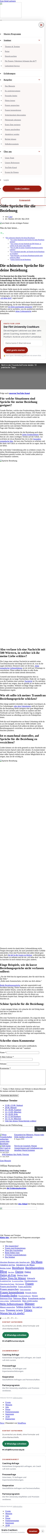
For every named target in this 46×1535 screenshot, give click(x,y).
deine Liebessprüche (23, 311)
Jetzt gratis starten (16, 350)
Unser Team (9, 158)
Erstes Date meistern (12, 125)
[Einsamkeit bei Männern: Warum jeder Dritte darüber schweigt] (6, 1139)
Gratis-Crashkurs (22, 189)
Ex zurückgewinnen (12, 91)
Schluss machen (23, 1307)
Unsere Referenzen (12, 163)
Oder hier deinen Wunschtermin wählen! (20, 1121)
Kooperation (21, 1378)
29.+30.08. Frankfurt (13, 1110)
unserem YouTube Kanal (19, 393)
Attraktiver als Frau (7, 1265)
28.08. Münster (11, 1108)
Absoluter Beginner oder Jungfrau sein (15, 1262)
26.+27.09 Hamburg (13, 1116)
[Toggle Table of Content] (2, 233)
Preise (7, 51)
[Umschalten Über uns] (39, 151)
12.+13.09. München (13, 1112)
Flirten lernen (10, 100)
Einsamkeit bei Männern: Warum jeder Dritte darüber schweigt (29, 1136)
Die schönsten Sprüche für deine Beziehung (20, 238)
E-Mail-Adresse (7, 1057)
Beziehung (18, 1267)
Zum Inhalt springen (8, 1)
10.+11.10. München (13, 1119)
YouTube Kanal (11, 167)
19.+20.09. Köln (11, 1114)
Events (8, 1402)
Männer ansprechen (7, 1307)
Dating (19, 1271)
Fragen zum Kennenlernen (15, 1248)
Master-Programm (12, 34)
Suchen (40, 1129)
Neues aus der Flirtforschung (11, 1125)
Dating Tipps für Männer (13, 1278)
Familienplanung (31, 1281)
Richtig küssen (10, 139)
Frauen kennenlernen (13, 110)
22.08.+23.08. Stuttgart (14, 1105)
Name (3, 1052)
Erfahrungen (9, 73)
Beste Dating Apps (12, 1253)
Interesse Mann (20, 1298)
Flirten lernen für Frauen (7, 1284)
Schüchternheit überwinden (15, 115)
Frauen (29, 1283)
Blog (3, 1271)
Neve (2, 1423)
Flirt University (19, 1284)
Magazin (8, 1405)
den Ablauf (22, 1204)
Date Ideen (11, 1272)
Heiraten (35, 1296)
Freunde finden (31, 1293)
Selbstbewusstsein (12, 144)
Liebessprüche (15, 1301)
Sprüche (2, 1310)
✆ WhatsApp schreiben (15, 1335)
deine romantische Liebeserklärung (19, 667)
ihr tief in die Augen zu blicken (20, 955)
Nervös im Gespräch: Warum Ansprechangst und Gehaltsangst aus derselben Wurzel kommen (28, 1148)
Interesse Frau (6, 1298)
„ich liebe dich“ (6, 298)
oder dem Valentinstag (22, 706)
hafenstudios (17, 1398)
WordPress (22, 1423)
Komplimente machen (36, 1298)
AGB (7, 1416)
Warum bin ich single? (12, 1313)
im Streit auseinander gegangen (20, 307)
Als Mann (36, 1261)
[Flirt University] (23, 10)
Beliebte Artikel (5, 1268)
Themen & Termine (12, 47)
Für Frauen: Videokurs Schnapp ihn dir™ (21, 61)
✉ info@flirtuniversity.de (13, 1341)
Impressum (9, 1414)
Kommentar (5, 1068)
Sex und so (37, 1307)
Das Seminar (10, 1257)
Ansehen (33, 1531)
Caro (10, 217)
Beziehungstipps (34, 1267)
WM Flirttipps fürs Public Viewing (15, 1154)
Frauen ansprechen (12, 105)
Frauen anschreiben (12, 129)
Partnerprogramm (20, 1388)
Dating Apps (22, 1275)
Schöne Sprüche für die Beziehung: (21, 259)
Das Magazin (10, 86)
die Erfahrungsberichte (16, 1188)
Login (6, 180)
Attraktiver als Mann (25, 1265)
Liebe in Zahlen (4, 1301)
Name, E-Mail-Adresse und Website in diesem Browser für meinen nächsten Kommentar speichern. (23, 1090)
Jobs (7, 1407)
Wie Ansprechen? (12, 1246)
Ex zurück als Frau (5, 1281)
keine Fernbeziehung (30, 434)
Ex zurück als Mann (17, 1281)
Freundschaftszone (24, 1296)
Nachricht (28, 681)
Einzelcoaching (11, 56)
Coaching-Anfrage (21, 1357)
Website (3, 1064)
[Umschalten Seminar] (39, 40)
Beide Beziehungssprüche (10, 985)
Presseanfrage (14, 1368)
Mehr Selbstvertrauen (11, 1303)
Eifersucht (31, 1278)
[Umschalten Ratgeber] (39, 80)
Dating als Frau (8, 1275)
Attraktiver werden (12, 134)
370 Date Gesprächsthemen (15, 1255)
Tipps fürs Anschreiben (14, 1250)
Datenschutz (10, 1419)
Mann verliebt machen (30, 1301)
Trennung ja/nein (14, 1310)
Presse (7, 1409)
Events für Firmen (12, 172)
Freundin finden (11, 96)
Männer (30, 1304)
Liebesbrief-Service (12, 66)
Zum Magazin (5, 1161)
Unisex (28, 1310)
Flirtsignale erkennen (13, 120)
